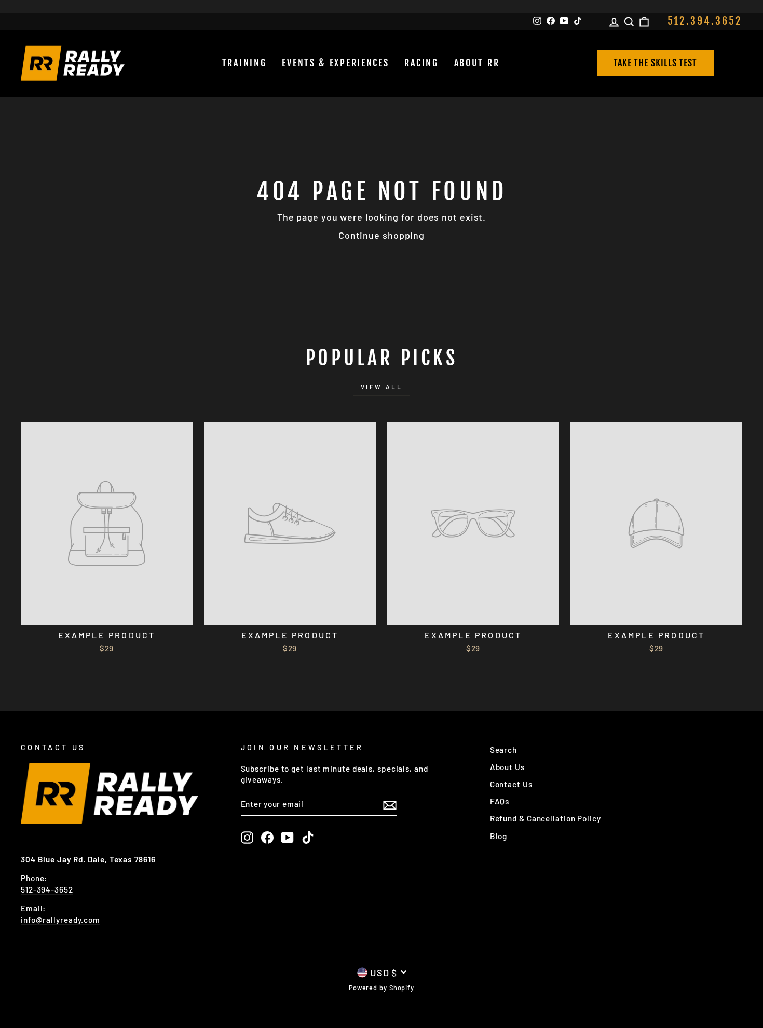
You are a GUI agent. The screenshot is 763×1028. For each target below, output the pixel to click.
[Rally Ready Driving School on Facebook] (267, 837)
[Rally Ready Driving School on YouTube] (287, 837)
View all (382, 386)
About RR (477, 62)
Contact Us (511, 784)
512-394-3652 (47, 889)
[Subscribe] (390, 804)
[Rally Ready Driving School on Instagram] (247, 837)
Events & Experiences (335, 62)
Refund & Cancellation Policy (545, 818)
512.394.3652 (704, 21)
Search (503, 750)
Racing (421, 62)
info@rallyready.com (60, 919)
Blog (499, 836)
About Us (507, 767)
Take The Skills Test (655, 62)
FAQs (500, 801)
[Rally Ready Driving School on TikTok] (308, 837)
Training (244, 62)
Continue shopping (381, 235)
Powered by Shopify (381, 987)
